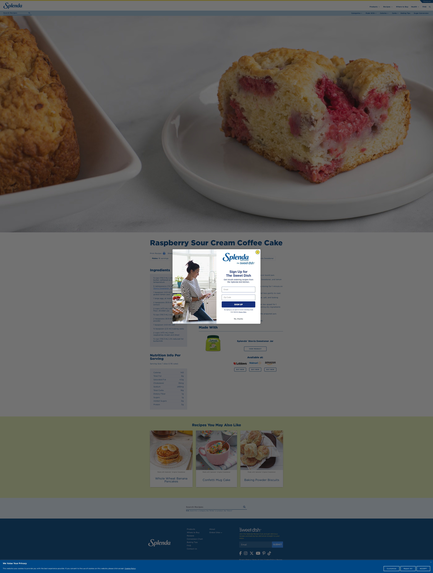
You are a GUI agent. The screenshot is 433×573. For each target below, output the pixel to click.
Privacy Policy (242, 312)
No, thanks (238, 318)
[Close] (430, 562)
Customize (391, 569)
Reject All (408, 569)
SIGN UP (238, 304)
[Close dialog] (258, 252)
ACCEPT (423, 569)
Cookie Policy (130, 568)
